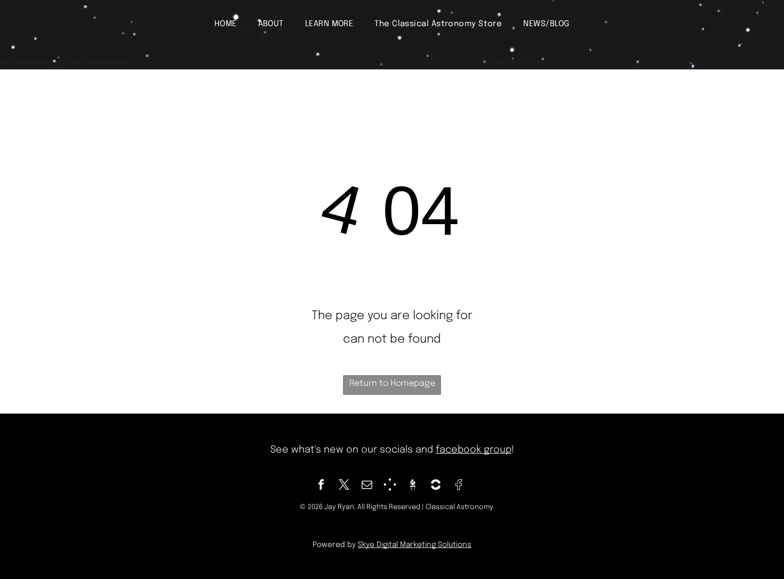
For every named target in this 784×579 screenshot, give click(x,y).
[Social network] (390, 486)
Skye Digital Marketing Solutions (414, 545)
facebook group (473, 450)
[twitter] (344, 486)
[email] (367, 486)
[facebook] (321, 486)
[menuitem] (225, 24)
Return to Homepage (392, 383)
